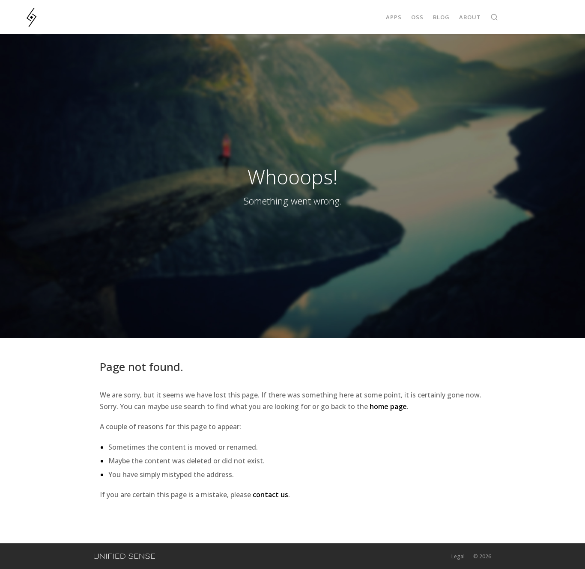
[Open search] (494, 17)
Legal (458, 556)
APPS (394, 17)
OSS (417, 17)
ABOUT (470, 17)
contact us (270, 494)
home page (388, 406)
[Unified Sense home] (124, 556)
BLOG (441, 17)
